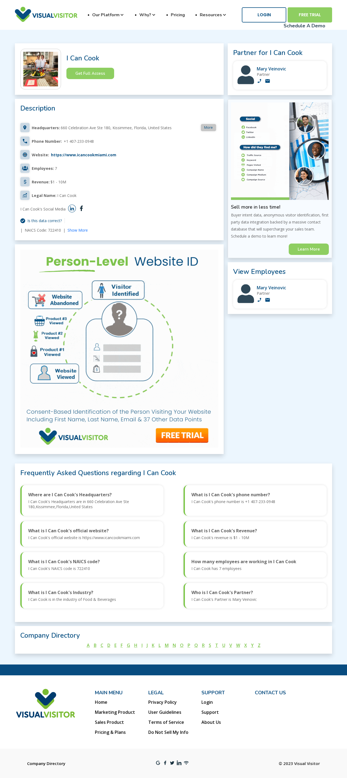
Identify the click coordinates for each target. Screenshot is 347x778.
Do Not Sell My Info (168, 732)
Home (101, 702)
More (208, 127)
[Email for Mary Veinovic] (267, 81)
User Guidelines (164, 712)
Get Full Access (90, 73)
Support (210, 712)
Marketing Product (115, 712)
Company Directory (46, 763)
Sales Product (109, 722)
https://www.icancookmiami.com (83, 154)
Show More (78, 230)
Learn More (309, 249)
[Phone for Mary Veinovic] (259, 81)
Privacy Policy (162, 702)
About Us (211, 722)
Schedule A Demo (304, 25)
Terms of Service (166, 722)
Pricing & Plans (110, 732)
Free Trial (310, 15)
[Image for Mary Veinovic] (245, 82)
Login (264, 15)
